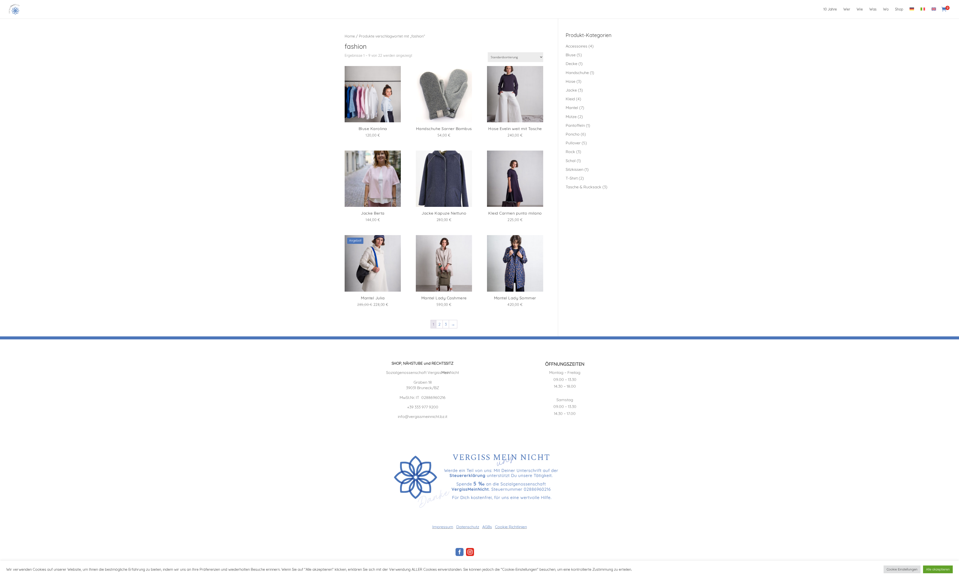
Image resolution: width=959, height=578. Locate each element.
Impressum (442, 526)
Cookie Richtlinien (511, 526)
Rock (570, 151)
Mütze (571, 116)
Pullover (573, 142)
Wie (860, 10)
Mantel (572, 107)
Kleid (570, 98)
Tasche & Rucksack (583, 186)
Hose (570, 81)
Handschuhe (577, 72)
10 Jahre (830, 10)
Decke (571, 63)
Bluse (571, 54)
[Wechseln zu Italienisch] (923, 13)
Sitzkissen (574, 169)
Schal (571, 160)
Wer (846, 10)
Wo (886, 10)
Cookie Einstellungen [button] (902, 569)
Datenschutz (467, 526)
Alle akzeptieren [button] (938, 569)
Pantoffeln (575, 125)
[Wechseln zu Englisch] (934, 13)
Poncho (573, 134)
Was (873, 10)
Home (350, 36)
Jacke (571, 90)
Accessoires (576, 46)
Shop (899, 10)
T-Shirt (572, 178)
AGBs (487, 526)
